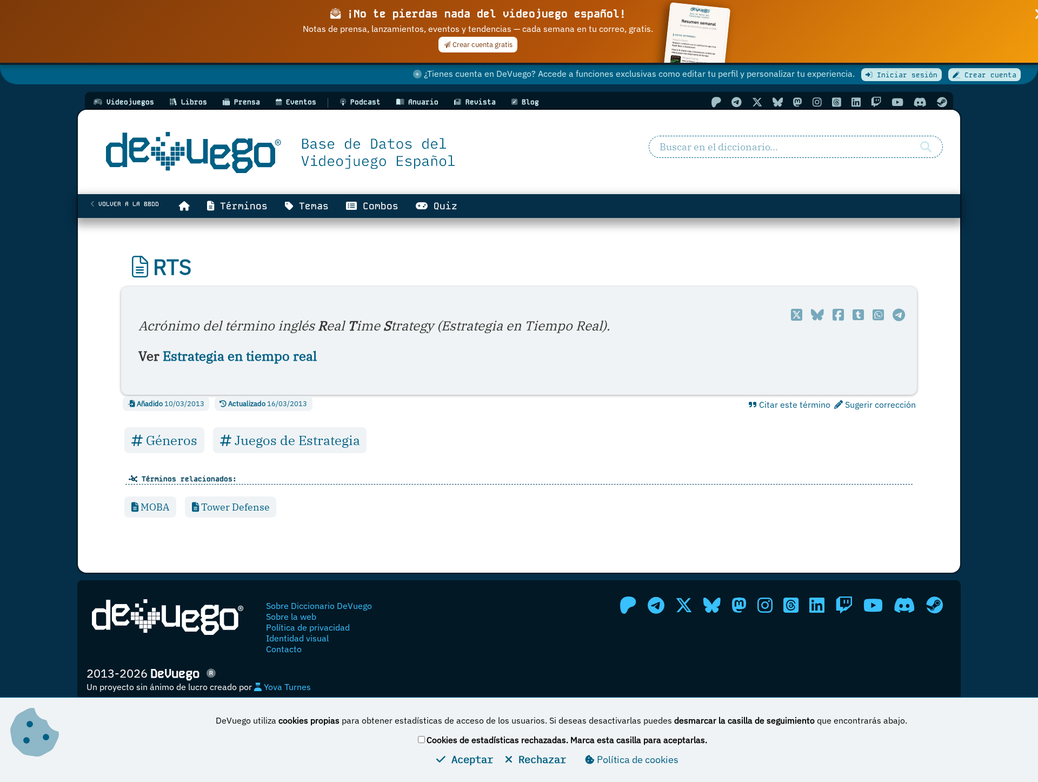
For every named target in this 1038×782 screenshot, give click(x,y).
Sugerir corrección (879, 404)
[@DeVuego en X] (757, 102)
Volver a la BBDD (127, 204)
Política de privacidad (308, 627)
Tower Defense (234, 507)
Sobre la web (291, 616)
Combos (377, 206)
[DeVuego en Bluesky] (777, 102)
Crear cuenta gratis (482, 44)
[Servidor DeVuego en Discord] (920, 102)
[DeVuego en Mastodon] (798, 102)
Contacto (284, 649)
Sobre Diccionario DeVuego (319, 605)
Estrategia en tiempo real (240, 356)
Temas (311, 206)
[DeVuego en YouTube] (897, 102)
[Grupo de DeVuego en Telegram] (736, 102)
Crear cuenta (988, 74)
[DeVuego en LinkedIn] (856, 102)
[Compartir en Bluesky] (817, 314)
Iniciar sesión (905, 74)
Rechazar (539, 759)
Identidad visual (297, 638)
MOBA (153, 507)
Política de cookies (636, 759)
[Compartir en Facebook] (838, 314)
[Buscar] (926, 147)
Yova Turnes (286, 686)
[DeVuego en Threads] (837, 102)
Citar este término (793, 404)
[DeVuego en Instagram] (817, 102)
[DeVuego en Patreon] (716, 102)
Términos (241, 206)
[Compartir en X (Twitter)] (796, 314)
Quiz (442, 206)
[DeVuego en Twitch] (876, 102)
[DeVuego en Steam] (942, 102)
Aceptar (469, 759)
